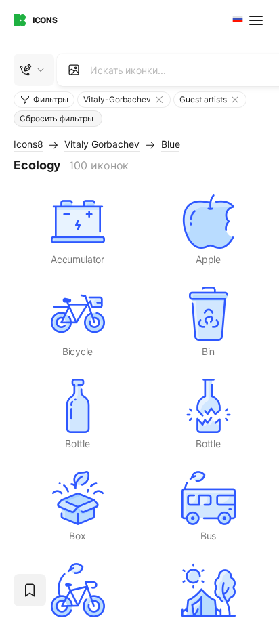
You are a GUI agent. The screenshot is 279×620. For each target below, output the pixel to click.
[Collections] (30, 590)
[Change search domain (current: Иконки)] (34, 70)
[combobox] (236, 20)
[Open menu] (257, 20)
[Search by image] (74, 70)
